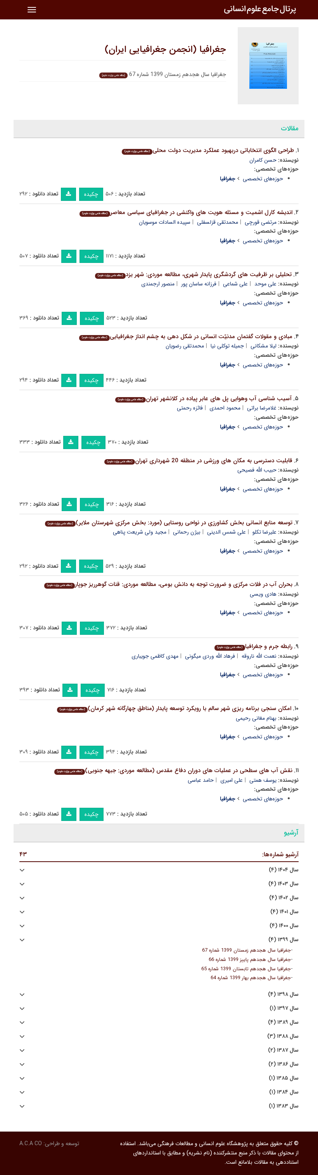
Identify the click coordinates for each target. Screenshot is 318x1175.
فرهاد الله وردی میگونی (210, 656)
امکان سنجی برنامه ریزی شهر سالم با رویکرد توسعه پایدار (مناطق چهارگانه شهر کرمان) (175, 708)
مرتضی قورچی (261, 222)
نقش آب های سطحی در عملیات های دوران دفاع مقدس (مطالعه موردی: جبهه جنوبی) (174, 770)
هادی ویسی (263, 594)
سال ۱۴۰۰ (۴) (284, 926)
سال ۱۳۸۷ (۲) (283, 1050)
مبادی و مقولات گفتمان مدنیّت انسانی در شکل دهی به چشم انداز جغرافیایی (187, 336)
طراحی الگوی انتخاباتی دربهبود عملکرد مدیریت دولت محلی (209, 150)
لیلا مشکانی (264, 346)
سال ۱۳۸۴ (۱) (284, 1092)
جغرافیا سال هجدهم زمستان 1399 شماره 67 (246, 950)
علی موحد (265, 284)
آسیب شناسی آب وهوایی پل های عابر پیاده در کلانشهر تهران (205, 398)
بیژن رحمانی (186, 532)
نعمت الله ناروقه (259, 656)
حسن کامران (263, 160)
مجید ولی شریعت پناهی (139, 532)
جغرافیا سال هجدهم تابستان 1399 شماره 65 (246, 969)
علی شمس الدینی (226, 532)
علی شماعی (235, 284)
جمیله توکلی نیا (227, 346)
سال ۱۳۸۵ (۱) (284, 1078)
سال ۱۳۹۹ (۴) (283, 940)
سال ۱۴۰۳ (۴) (283, 884)
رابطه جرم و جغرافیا (254, 646)
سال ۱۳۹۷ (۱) (284, 1008)
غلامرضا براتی (262, 408)
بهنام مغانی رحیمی (256, 718)
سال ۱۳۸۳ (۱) (284, 1106)
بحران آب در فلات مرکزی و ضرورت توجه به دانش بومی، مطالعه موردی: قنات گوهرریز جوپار (169, 584)
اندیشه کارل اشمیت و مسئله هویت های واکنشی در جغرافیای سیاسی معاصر (187, 212)
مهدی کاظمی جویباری (154, 656)
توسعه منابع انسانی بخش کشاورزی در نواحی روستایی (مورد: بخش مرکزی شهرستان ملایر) (170, 522)
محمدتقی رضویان (185, 346)
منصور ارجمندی (158, 284)
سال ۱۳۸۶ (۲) (283, 1064)
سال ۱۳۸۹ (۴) (283, 1022)
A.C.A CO (30, 1143)
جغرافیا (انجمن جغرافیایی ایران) (165, 49)
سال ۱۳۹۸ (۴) (283, 994)
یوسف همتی (263, 780)
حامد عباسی (201, 780)
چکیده (91, 194)
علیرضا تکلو (264, 532)
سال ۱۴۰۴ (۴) (284, 870)
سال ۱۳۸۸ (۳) (283, 1036)
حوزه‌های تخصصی (263, 179)
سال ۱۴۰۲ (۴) (284, 898)
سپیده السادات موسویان (164, 222)
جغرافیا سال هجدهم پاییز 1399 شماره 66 (250, 960)
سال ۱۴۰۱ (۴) (284, 912)
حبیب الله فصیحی (257, 470)
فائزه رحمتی (190, 408)
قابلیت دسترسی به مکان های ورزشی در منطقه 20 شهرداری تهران (199, 460)
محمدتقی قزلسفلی (217, 222)
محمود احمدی (224, 408)
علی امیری (231, 780)
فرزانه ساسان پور (198, 284)
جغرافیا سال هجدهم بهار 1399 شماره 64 (251, 978)
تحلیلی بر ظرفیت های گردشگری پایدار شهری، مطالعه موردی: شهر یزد (195, 274)
